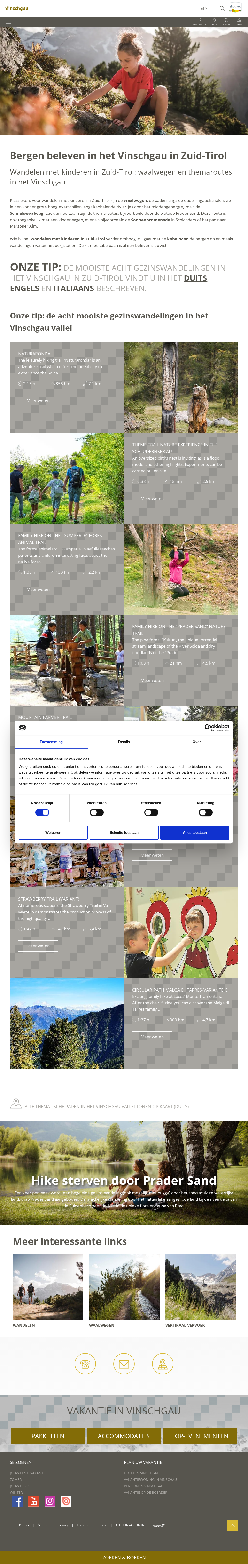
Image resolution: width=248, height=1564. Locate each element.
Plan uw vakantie (143, 1462)
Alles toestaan (195, 832)
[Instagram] (50, 1501)
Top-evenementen (199, 1436)
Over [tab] (197, 742)
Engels (24, 288)
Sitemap (43, 1525)
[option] (124, 81)
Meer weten (38, 400)
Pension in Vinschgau (143, 1486)
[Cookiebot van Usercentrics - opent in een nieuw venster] (208, 727)
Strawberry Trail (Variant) (48, 899)
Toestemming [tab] (51, 742)
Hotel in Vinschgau (141, 1473)
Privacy (63, 1525)
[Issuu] (66, 1501)
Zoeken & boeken (124, 1557)
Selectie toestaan (124, 832)
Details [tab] (124, 742)
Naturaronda (34, 354)
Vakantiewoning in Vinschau (150, 1479)
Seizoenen (21, 1462)
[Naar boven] (232, 1525)
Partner (24, 1525)
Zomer (16, 1479)
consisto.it (159, 1525)
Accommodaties (124, 1436)
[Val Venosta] (100, 8)
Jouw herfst (21, 1486)
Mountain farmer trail (45, 717)
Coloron (102, 1525)
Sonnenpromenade (150, 219)
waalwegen (135, 200)
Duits (195, 278)
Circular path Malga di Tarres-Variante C (179, 990)
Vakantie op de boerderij (146, 1492)
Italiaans (73, 288)
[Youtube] (33, 1501)
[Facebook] (17, 1501)
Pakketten (47, 1436)
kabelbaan (178, 239)
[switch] (97, 812)
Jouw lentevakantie (28, 1473)
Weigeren (53, 832)
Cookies (82, 1525)
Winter (16, 1492)
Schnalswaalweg (26, 213)
